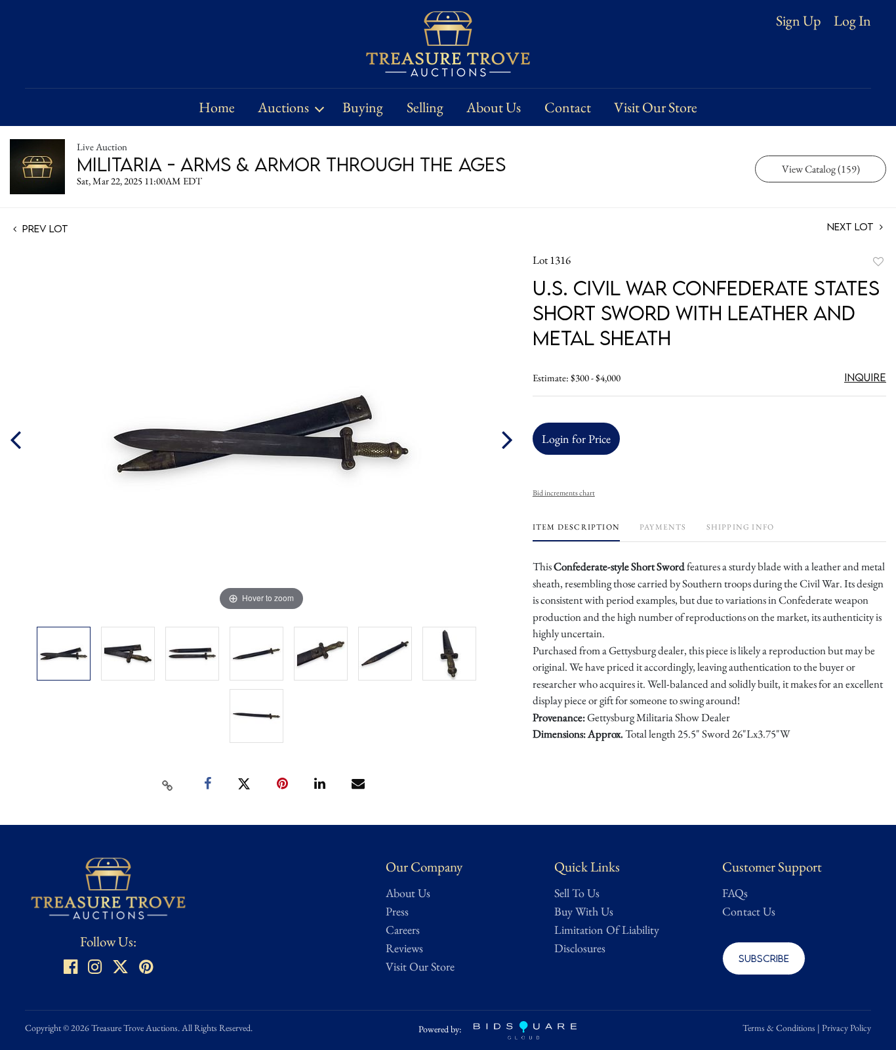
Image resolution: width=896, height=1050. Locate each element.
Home (217, 107)
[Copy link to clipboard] (168, 784)
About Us (493, 107)
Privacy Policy (846, 1028)
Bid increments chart (564, 493)
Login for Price (576, 438)
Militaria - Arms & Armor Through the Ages (291, 164)
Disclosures (579, 948)
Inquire (865, 377)
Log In (852, 21)
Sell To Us (577, 892)
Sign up (798, 20)
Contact (567, 107)
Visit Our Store (655, 107)
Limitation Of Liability (606, 929)
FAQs (735, 892)
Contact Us (748, 911)
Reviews (404, 948)
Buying (362, 107)
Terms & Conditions (779, 1028)
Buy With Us (583, 911)
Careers (403, 929)
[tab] (576, 531)
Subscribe (764, 958)
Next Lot (851, 226)
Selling (425, 107)
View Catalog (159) (821, 169)
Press (397, 911)
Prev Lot (44, 228)
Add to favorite (878, 261)
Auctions (283, 107)
